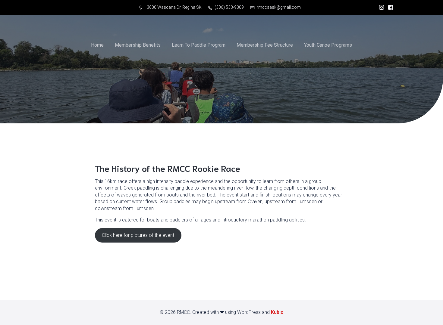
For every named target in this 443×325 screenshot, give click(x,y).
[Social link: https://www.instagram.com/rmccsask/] (380, 7)
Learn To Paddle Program (198, 45)
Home (97, 45)
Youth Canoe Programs (328, 45)
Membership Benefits (138, 45)
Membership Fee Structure (265, 45)
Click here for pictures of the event (138, 235)
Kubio (277, 312)
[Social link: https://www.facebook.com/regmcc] (389, 7)
